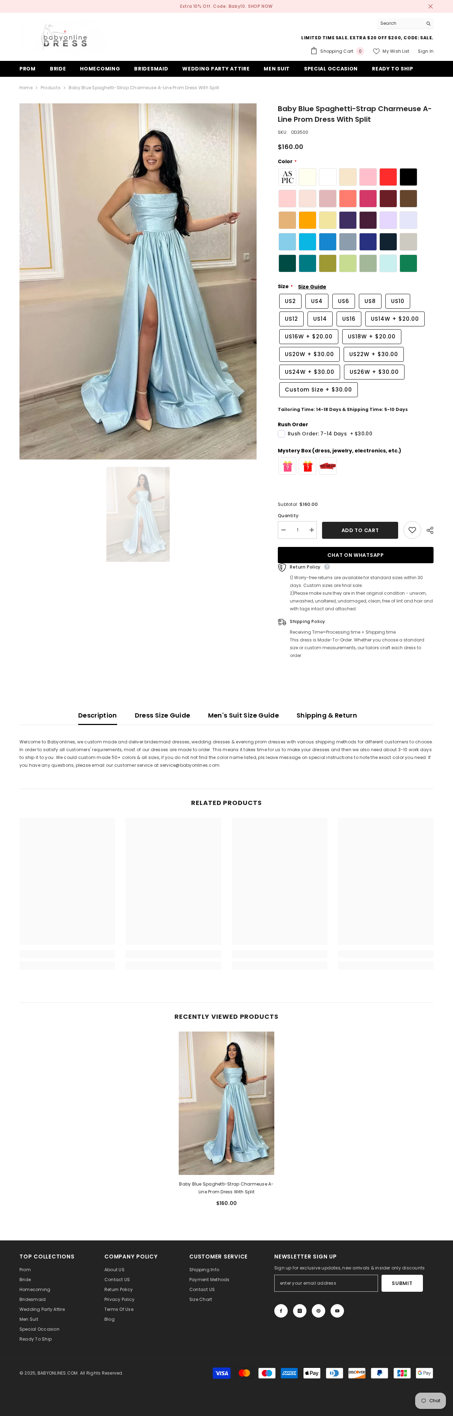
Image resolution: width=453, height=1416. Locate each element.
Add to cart (361, 530)
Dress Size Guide (162, 715)
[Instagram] (299, 1311)
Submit (402, 1283)
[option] (138, 281)
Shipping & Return (327, 715)
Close (431, 7)
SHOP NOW (260, 6)
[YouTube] (337, 1311)
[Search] (405, 23)
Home (26, 88)
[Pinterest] (318, 1311)
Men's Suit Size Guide (243, 715)
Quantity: (288, 516)
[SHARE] (427, 530)
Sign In (426, 51)
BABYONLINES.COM (58, 1373)
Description (97, 715)
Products (51, 88)
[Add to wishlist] (412, 530)
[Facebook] (281, 1311)
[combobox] (400, 23)
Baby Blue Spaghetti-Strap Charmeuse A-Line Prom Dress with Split (226, 1188)
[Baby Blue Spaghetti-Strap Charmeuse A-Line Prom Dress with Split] (226, 1103)
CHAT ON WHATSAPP (355, 555)
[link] (67, 954)
